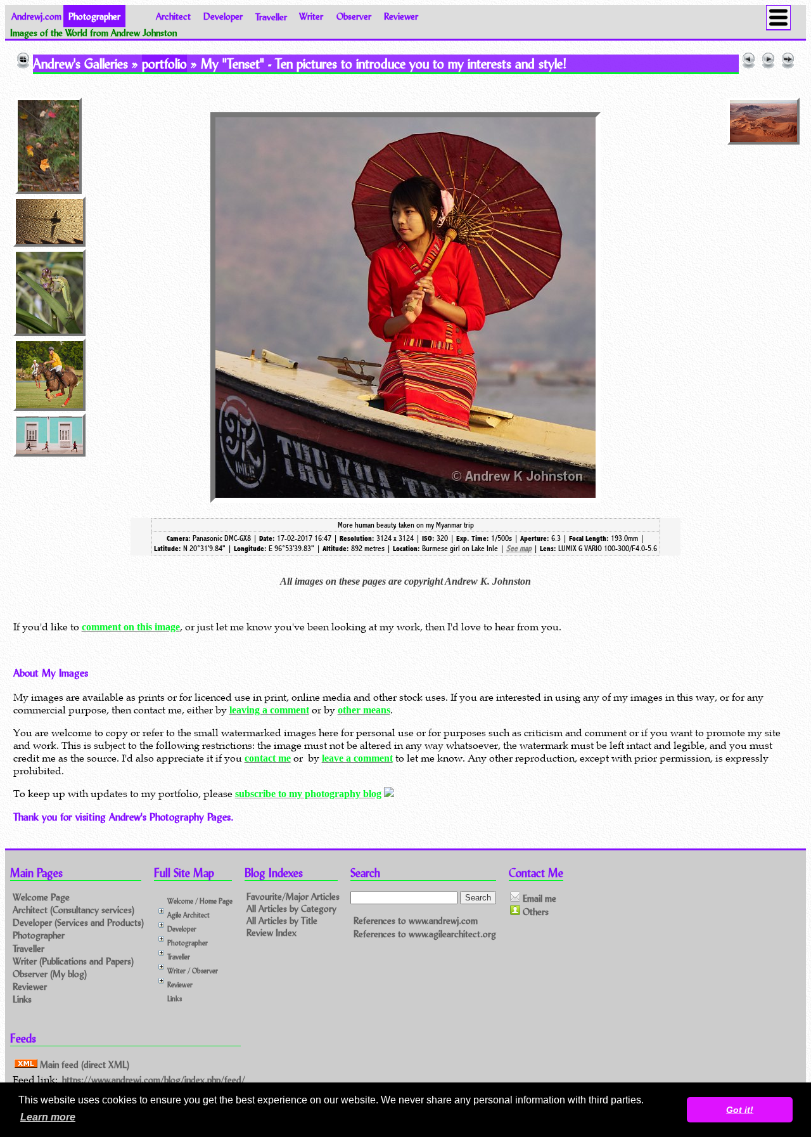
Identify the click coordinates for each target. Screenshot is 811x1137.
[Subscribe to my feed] (389, 793)
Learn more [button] (47, 1117)
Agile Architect (188, 914)
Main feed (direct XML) (83, 1064)
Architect (173, 16)
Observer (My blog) (50, 974)
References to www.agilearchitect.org (425, 934)
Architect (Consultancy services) (73, 910)
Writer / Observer (192, 970)
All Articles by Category (291, 908)
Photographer (39, 935)
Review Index (271, 932)
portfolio (164, 63)
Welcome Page (41, 897)
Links (22, 999)
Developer (223, 16)
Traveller (271, 16)
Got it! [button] (739, 1110)
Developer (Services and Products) (78, 922)
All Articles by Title (281, 920)
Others (534, 912)
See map (519, 548)
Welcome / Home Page (200, 901)
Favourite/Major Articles (293, 896)
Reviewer (401, 16)
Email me (538, 898)
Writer (311, 16)
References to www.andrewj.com (416, 920)
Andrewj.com (36, 16)
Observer (353, 16)
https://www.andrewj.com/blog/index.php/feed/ (153, 1080)
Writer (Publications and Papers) (73, 961)
